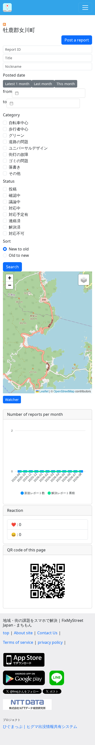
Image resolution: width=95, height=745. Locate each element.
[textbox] (48, 93)
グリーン (16, 135)
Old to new (19, 255)
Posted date (14, 75)
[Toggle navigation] (85, 7)
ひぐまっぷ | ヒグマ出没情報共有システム (40, 726)
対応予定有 (18, 214)
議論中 (14, 201)
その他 (14, 173)
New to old (19, 249)
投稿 (13, 189)
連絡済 (14, 220)
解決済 (14, 227)
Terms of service (18, 642)
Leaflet (43, 391)
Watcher (12, 399)
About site (23, 633)
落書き (14, 167)
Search (12, 266)
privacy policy (50, 642)
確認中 (14, 195)
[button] (9, 278)
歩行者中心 (18, 129)
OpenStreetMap (64, 391)
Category (11, 115)
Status (9, 181)
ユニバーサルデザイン (28, 148)
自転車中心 (18, 122)
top (6, 633)
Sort (7, 241)
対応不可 (16, 233)
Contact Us (47, 633)
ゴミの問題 (18, 160)
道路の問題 (18, 141)
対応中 (14, 208)
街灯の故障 (18, 154)
